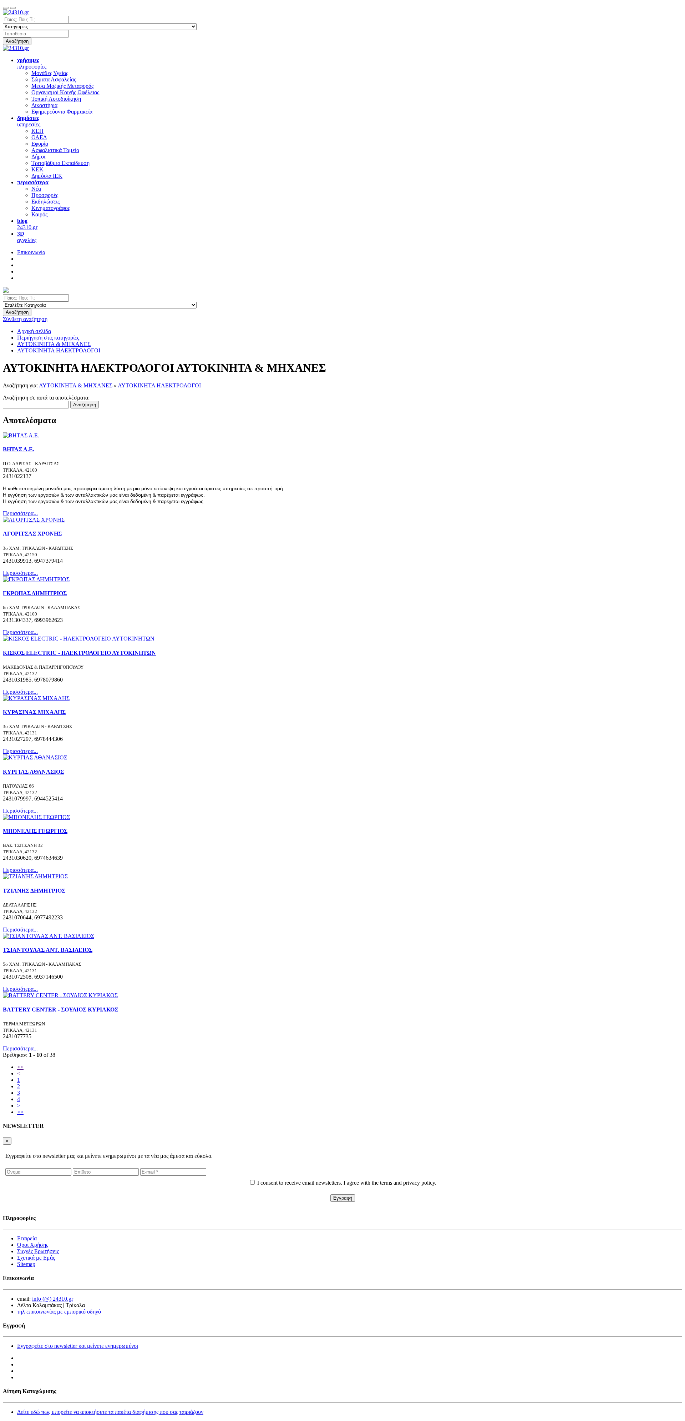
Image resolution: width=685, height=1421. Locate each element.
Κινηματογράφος (50, 208)
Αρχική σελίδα (34, 331)
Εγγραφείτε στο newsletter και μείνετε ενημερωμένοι (77, 1346)
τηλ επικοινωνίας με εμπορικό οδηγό (59, 1312)
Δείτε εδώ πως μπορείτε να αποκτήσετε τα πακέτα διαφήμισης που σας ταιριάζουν (110, 1412)
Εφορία (39, 144)
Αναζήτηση (17, 41)
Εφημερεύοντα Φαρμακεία (61, 112)
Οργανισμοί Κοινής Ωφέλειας (65, 92)
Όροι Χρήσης (32, 1245)
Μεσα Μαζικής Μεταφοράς (62, 86)
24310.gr (27, 224)
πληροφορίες (31, 63)
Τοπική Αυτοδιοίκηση (56, 99)
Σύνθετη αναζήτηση (25, 319)
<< (20, 1067)
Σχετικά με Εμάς (36, 1258)
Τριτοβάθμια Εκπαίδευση (60, 163)
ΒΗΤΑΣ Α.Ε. (18, 449)
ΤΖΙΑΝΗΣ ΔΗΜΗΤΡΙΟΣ (34, 891)
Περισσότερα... (20, 513)
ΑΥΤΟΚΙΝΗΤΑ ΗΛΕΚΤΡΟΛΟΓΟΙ (159, 385)
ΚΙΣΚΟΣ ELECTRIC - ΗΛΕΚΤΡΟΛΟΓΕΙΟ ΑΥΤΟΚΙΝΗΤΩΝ (79, 653)
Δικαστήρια (44, 105)
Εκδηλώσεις (45, 202)
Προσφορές (44, 195)
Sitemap (26, 1264)
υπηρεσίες (28, 121)
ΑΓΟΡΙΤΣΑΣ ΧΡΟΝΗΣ (32, 534)
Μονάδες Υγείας (49, 73)
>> (20, 1112)
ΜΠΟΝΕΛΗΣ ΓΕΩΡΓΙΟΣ (35, 831)
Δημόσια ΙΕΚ (46, 176)
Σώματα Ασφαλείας (53, 79)
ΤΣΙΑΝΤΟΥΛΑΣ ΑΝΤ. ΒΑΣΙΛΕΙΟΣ (47, 950)
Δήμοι (38, 157)
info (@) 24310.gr (52, 1299)
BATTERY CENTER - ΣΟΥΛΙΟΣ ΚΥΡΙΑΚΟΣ (60, 1009)
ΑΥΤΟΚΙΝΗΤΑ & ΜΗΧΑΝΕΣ (75, 385)
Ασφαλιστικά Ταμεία (55, 150)
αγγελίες (26, 237)
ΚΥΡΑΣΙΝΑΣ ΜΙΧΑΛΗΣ (34, 712)
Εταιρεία (27, 1238)
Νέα (36, 189)
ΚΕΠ (37, 131)
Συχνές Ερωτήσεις (38, 1251)
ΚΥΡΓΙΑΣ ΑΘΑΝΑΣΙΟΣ (33, 772)
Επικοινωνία (31, 252)
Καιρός (39, 214)
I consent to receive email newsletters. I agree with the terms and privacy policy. (346, 1183)
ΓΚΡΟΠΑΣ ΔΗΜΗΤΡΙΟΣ (35, 593)
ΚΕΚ (37, 169)
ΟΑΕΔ (39, 137)
